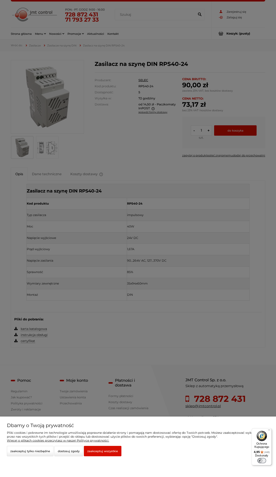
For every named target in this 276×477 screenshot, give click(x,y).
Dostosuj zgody (69, 451)
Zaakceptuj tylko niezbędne (30, 451)
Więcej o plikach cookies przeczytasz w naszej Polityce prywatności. (58, 440)
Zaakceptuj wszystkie (102, 451)
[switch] (261, 460)
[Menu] (269, 431)
